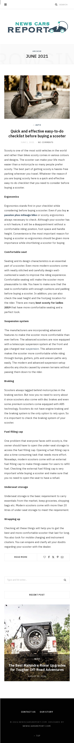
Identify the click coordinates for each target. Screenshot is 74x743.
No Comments (45, 142)
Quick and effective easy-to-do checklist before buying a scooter (37, 134)
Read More (20, 557)
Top (37, 735)
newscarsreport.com (37, 726)
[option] (37, 642)
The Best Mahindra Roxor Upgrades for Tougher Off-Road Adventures (37, 667)
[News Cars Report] (37, 26)
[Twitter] (53, 557)
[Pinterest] (58, 557)
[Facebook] (49, 557)
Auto (38, 125)
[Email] (62, 557)
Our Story (46, 712)
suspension (32, 348)
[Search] (56, 4)
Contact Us (28, 712)
